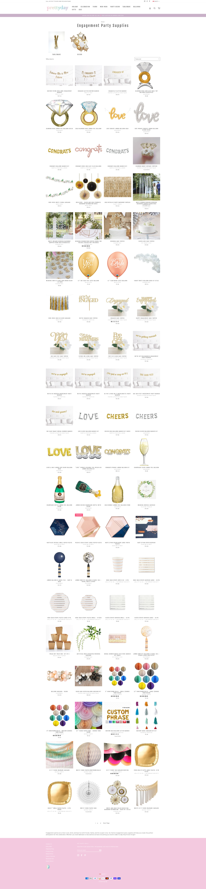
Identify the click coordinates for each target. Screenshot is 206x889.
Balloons (136, 7)
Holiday (75, 7)
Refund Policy (49, 853)
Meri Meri (104, 7)
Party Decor (115, 7)
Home (102, 21)
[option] (103, 15)
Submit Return (49, 861)
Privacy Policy (49, 851)
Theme (95, 7)
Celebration (85, 7)
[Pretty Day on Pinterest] (85, 855)
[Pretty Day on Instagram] (78, 855)
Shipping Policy (50, 848)
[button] (86, 246)
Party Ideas (49, 846)
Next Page (106, 823)
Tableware (127, 7)
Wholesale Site (50, 858)
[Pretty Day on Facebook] (82, 855)
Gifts (74, 9)
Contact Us (49, 844)
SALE (80, 9)
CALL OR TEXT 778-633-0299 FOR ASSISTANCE (58, 1)
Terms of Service (50, 856)
